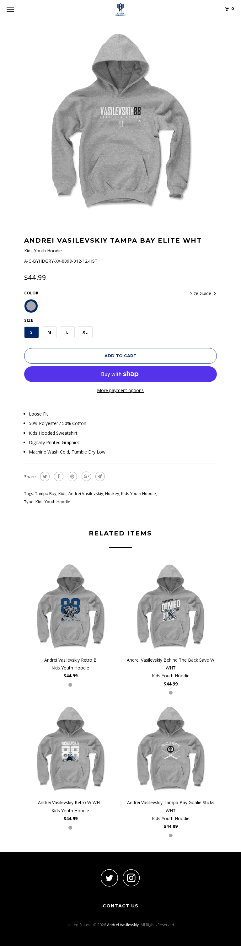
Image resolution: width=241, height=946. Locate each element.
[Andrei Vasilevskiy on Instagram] (131, 877)
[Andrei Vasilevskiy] (120, 9)
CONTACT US (120, 906)
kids (62, 493)
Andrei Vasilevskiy (85, 493)
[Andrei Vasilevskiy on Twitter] (109, 877)
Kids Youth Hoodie (138, 493)
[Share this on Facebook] (57, 476)
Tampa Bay (45, 493)
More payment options (120, 390)
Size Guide (201, 293)
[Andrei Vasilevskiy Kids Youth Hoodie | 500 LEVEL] (120, 121)
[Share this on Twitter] (44, 476)
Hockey (112, 493)
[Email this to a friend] (99, 476)
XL (85, 332)
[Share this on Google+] (85, 476)
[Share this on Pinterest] (71, 476)
